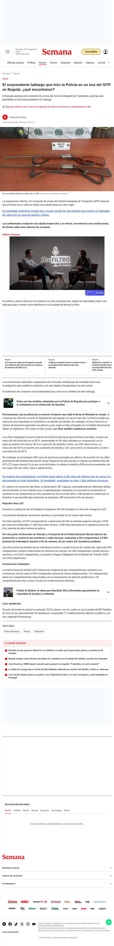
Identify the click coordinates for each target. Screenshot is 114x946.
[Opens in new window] (10, 924)
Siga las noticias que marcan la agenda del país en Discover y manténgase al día (48, 106)
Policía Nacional (11, 631)
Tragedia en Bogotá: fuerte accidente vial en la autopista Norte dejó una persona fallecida (67, 365)
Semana (6, 73)
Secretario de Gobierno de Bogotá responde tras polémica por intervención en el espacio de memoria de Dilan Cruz (23, 365)
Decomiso (39, 631)
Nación (16, 73)
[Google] (4, 924)
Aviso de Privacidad (13, 932)
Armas (27, 631)
